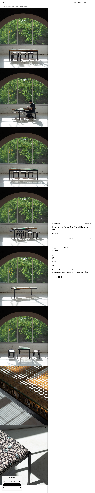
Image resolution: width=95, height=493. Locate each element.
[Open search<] (89, 2)
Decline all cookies (12, 488)
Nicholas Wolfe (6, 2)
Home (3, 6)
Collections (8, 6)
